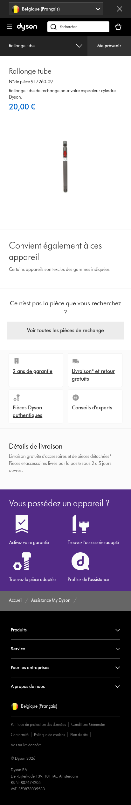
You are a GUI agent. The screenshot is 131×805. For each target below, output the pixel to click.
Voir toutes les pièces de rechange (65, 330)
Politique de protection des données (38, 724)
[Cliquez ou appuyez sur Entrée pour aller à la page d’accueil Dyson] (27, 29)
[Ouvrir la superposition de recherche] (78, 26)
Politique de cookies (49, 734)
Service (18, 649)
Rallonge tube (22, 45)
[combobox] (56, 9)
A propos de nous (28, 686)
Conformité (20, 734)
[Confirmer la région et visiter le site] (119, 8)
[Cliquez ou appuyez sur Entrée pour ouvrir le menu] (9, 27)
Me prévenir (109, 45)
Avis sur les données (26, 744)
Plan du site (79, 734)
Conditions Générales (88, 724)
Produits (19, 630)
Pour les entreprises (30, 667)
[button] (34, 706)
